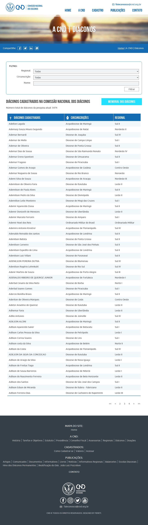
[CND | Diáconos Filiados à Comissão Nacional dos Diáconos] (24, 7)
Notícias (73, 461)
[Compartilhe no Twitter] (25, 48)
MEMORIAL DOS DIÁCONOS (121, 101)
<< (110, 404)
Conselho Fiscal (78, 440)
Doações (131, 440)
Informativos (51, 461)
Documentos (35, 461)
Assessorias (94, 440)
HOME (68, 10)
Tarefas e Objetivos (32, 440)
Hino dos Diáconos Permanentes (19, 465)
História (16, 440)
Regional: (26, 70)
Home (121, 48)
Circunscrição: (24, 76)
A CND (81, 10)
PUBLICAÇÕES (118, 10)
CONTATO (137, 10)
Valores (80, 451)
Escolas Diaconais (127, 461)
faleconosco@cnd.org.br (76, 506)
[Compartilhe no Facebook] (19, 48)
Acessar (90, 451)
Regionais (108, 440)
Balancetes (110, 461)
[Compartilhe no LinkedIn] (31, 48)
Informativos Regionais (91, 461)
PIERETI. (98, 513)
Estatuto (49, 440)
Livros (63, 461)
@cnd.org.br (128, 4)
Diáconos (120, 440)
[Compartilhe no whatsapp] (37, 48)
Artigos (6, 461)
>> (139, 404)
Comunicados (20, 461)
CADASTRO (97, 10)
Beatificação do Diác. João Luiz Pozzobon (59, 465)
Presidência (62, 440)
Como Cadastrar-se (63, 451)
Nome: (27, 82)
